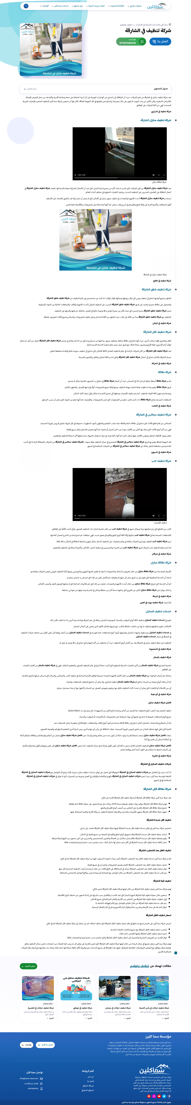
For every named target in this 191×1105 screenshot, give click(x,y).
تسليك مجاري (135, 6)
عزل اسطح (78, 6)
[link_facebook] (169, 1096)
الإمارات (45, 6)
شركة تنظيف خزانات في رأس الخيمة (154, 1008)
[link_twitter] (164, 1096)
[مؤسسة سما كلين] (156, 6)
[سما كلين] (154, 1069)
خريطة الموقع (88, 1086)
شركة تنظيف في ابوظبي (82, 1008)
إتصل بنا (90, 1081)
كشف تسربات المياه (96, 6)
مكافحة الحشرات (117, 6)
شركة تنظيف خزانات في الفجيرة (41, 1008)
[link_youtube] (159, 1096)
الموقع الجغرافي (88, 1090)
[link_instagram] (154, 1096)
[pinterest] (149, 1096)
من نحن (91, 1077)
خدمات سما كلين (61, 6)
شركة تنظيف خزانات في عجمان (118, 1008)
